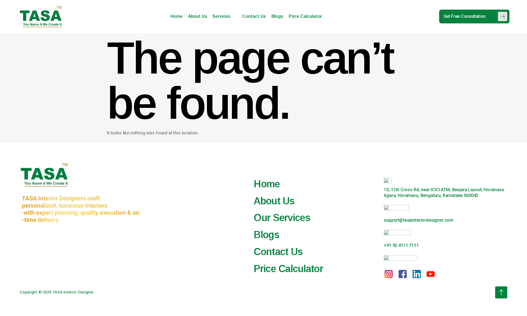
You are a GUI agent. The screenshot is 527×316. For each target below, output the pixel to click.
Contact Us (254, 16)
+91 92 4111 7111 (401, 245)
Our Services (282, 217)
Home (176, 16)
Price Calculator (305, 16)
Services (221, 16)
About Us (197, 16)
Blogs (277, 16)
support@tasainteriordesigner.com (418, 220)
